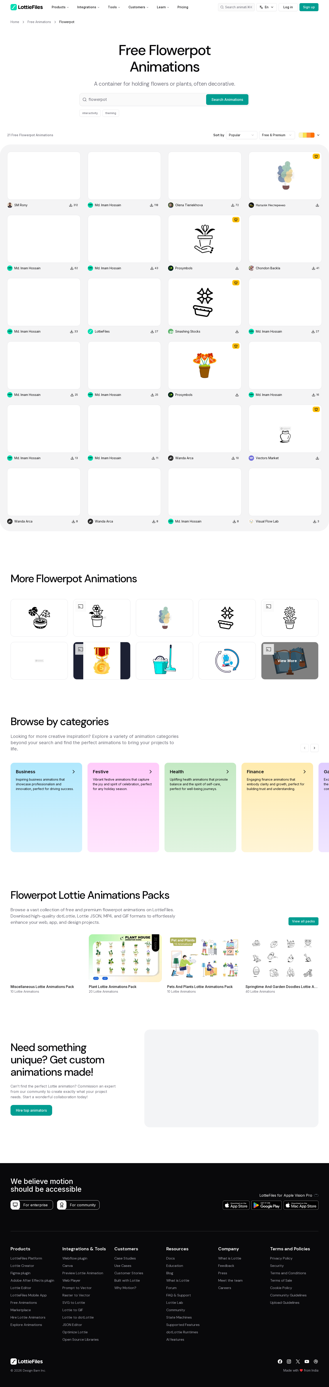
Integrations (86, 7)
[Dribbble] (315, 1361)
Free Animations (24, 1302)
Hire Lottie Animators (28, 1317)
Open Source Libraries (80, 1339)
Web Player (71, 1280)
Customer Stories (128, 1273)
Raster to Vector (76, 1295)
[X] (298, 1361)
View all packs (303, 921)
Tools (112, 7)
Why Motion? (125, 1287)
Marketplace (21, 1310)
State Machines (179, 1317)
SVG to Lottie (73, 1302)
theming (110, 113)
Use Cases (122, 1265)
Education (174, 1265)
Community (175, 1310)
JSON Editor (72, 1324)
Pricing (182, 7)
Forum (171, 1287)
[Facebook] (280, 1361)
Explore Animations (26, 1324)
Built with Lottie (127, 1280)
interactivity (90, 113)
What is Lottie (177, 1280)
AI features (175, 1339)
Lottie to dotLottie (78, 1317)
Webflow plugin (74, 1258)
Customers (136, 7)
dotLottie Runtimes (182, 1332)
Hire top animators (31, 1110)
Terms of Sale (281, 1280)
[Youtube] (307, 1361)
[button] (164, 99)
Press (222, 1273)
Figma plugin (20, 1273)
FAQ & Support (178, 1295)
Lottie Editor (21, 1287)
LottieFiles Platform (26, 1258)
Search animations (238, 7)
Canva (67, 1265)
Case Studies (125, 1258)
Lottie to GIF (72, 1310)
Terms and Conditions (288, 1273)
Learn (161, 7)
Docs (170, 1258)
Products (59, 7)
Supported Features (183, 1324)
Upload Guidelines (284, 1302)
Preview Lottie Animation (82, 1273)
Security (277, 1265)
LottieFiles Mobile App (29, 1295)
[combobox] (241, 135)
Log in (288, 7)
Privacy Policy (281, 1258)
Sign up (309, 7)
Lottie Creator (22, 1265)
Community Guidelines (288, 1295)
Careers (224, 1287)
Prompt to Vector (77, 1287)
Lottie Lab (174, 1302)
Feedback (226, 1265)
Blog (169, 1273)
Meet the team (230, 1280)
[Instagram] (289, 1361)
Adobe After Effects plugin (32, 1280)
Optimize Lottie (75, 1332)
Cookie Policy (281, 1287)
